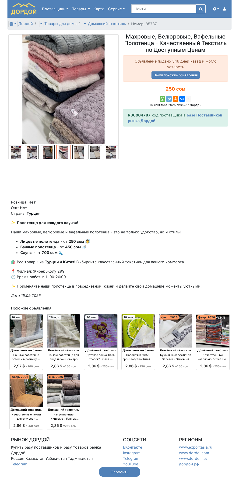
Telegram (19, 464)
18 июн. (129, 317)
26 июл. (54, 317)
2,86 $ (63, 366)
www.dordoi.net (193, 458)
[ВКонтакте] (182, 99)
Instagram (132, 452)
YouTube (130, 464)
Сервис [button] (115, 9)
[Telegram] (169, 99)
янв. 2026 (56, 377)
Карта (99, 9)
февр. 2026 (169, 317)
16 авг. (16, 317)
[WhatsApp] (162, 99)
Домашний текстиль (107, 23)
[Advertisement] (175, 163)
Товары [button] (79, 9)
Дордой (25, 23)
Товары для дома (60, 23)
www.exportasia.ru (195, 447)
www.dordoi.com (194, 452)
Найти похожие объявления (176, 75)
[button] (216, 9)
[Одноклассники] (175, 99)
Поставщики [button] (54, 9)
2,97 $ (26, 366)
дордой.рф (189, 464)
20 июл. (91, 317)
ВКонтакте (132, 447)
